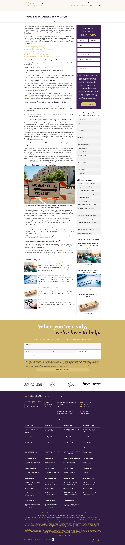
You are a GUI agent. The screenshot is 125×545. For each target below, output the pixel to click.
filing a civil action (48, 63)
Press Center (71, 9)
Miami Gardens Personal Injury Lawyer (86, 215)
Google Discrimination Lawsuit (65, 411)
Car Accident (61, 404)
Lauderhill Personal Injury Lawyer (85, 229)
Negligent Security (82, 155)
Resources (80, 9)
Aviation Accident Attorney (64, 400)
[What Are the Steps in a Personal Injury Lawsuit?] (30, 304)
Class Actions (61, 409)
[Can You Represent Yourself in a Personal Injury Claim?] (30, 279)
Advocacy (32, 9)
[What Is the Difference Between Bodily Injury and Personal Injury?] (30, 267)
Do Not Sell (67, 535)
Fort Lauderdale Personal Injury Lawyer (87, 219)
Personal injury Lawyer (83, 197)
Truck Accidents (81, 169)
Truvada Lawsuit (85, 411)
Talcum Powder (85, 409)
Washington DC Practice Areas (46, 9)
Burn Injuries (80, 127)
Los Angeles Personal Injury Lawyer (86, 190)
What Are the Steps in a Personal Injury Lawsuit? (50, 300)
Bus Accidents (80, 130)
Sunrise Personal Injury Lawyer (85, 233)
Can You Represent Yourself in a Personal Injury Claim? (51, 275)
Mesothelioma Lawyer (86, 402)
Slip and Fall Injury (81, 166)
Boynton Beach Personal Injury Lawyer (86, 222)
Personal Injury (88, 264)
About (25, 9)
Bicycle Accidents (81, 119)
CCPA (63, 535)
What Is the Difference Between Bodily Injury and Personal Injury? (54, 263)
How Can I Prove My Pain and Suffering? (48, 287)
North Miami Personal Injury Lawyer (86, 226)
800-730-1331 (95, 5)
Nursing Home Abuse (82, 159)
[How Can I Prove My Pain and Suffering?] (30, 292)
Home (26, 21)
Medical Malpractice (82, 148)
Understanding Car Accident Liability (34, 48)
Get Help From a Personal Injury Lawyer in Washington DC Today (42, 56)
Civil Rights (80, 137)
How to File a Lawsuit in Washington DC (35, 51)
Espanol (89, 2)
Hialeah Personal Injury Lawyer (85, 211)
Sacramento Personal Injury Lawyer (86, 194)
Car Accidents (80, 134)
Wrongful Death (81, 173)
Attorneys (47, 402)
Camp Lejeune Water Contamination (67, 402)
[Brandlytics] (56, 540)
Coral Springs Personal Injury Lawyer (86, 204)
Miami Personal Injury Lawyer (84, 201)
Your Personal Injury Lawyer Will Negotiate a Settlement (40, 55)
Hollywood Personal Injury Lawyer (85, 208)
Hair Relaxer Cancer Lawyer (65, 413)
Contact (94, 9)
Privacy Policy (58, 535)
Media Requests (96, 2)
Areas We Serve (61, 9)
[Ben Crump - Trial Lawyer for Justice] (33, 4)
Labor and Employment (83, 144)
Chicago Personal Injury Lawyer (85, 187)
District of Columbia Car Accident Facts (35, 46)
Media (87, 9)
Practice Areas (48, 404)
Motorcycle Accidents (82, 151)
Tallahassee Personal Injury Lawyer (86, 183)
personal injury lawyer (66, 250)
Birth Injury (80, 123)
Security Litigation (81, 162)
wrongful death (53, 95)
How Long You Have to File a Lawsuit (34, 53)
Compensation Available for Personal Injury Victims (38, 49)
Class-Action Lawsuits (82, 141)
